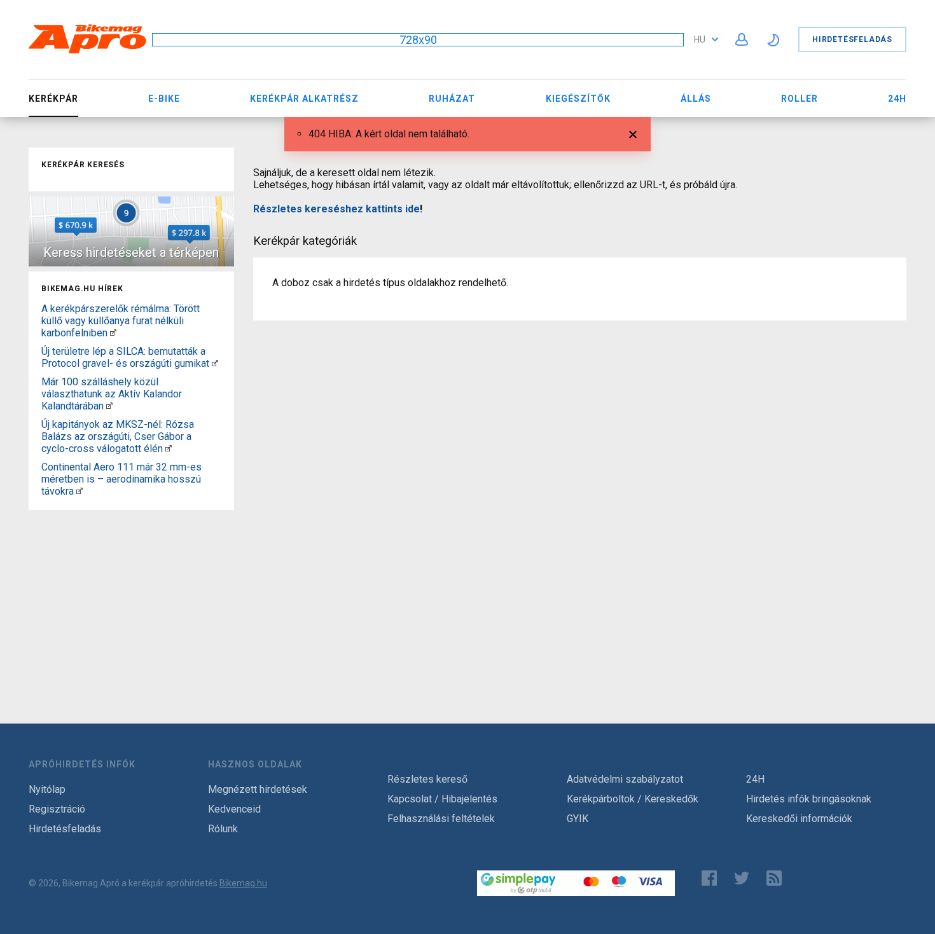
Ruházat (452, 98)
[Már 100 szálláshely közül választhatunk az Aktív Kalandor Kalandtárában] (109, 406)
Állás (696, 98)
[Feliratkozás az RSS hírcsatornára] (776, 878)
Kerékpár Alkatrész (304, 98)
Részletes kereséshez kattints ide (336, 209)
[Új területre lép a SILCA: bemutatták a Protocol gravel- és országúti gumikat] (215, 363)
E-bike (164, 98)
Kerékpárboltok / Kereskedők (632, 799)
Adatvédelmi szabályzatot (625, 779)
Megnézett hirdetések (257, 789)
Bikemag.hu (243, 883)
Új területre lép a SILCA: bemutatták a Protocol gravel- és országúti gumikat (125, 357)
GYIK (577, 819)
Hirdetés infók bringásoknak (808, 799)
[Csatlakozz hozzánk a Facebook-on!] (709, 878)
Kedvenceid (234, 809)
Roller (799, 98)
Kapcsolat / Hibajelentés (442, 799)
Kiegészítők (578, 98)
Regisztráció (57, 809)
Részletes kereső (427, 779)
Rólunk (223, 829)
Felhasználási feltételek (441, 819)
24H (897, 98)
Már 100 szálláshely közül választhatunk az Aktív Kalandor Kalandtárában (111, 394)
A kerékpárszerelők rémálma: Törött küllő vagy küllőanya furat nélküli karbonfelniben (120, 321)
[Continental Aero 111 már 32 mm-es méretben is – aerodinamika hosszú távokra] (79, 491)
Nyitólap (47, 789)
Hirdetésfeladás (852, 39)
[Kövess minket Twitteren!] (741, 878)
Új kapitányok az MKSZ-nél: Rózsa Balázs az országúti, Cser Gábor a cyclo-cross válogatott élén (117, 436)
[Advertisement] (131, 594)
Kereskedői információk (799, 819)
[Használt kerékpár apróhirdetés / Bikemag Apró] (88, 51)
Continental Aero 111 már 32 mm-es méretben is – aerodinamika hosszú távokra (121, 479)
